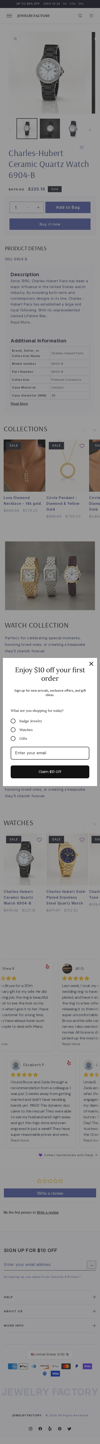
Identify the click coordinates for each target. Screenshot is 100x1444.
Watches (26, 730)
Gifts (23, 738)
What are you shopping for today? (37, 710)
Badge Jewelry (30, 721)
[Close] (91, 664)
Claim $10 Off (50, 771)
